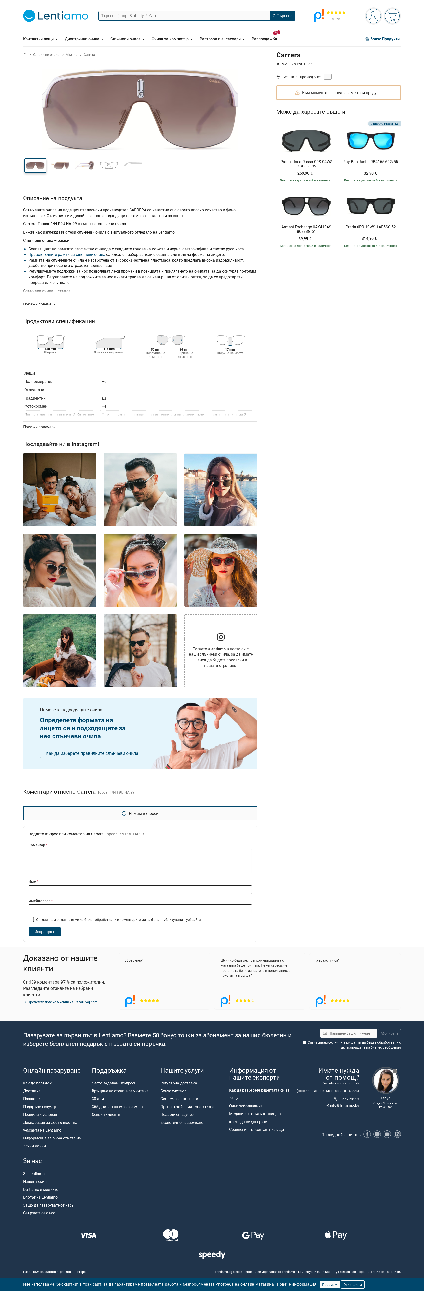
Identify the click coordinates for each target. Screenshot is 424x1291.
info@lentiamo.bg (344, 1105)
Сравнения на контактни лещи (256, 1129)
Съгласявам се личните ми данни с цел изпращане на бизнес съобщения (354, 1045)
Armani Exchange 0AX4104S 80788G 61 (306, 229)
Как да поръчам (37, 1083)
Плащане (31, 1098)
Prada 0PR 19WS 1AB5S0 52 (371, 227)
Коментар (38, 845)
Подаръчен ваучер (39, 1106)
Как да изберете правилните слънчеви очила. (93, 753)
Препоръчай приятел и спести (187, 1106)
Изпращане (44, 931)
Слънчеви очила (46, 54)
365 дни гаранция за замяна (117, 1106)
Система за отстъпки (179, 1098)
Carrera (89, 54)
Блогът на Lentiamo (40, 1197)
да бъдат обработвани (98, 919)
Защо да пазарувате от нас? (48, 1205)
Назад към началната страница (47, 1271)
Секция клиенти (106, 1114)
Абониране (389, 1033)
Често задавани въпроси (114, 1083)
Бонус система (173, 1091)
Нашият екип (34, 1181)
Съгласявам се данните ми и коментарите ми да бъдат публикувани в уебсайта (118, 919)
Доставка (31, 1091)
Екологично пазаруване (181, 1122)
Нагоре (80, 1271)
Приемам (329, 1284)
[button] (35, 165)
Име (33, 881)
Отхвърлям (353, 1284)
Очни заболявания (246, 1106)
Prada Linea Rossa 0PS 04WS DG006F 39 (306, 164)
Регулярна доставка (178, 1083)
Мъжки (72, 54)
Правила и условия (40, 1114)
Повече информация (296, 1284)
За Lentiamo (33, 1173)
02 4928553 (349, 1099)
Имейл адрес (41, 900)
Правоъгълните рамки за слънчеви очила (66, 254)
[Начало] (25, 54)
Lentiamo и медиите (40, 1189)
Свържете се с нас (39, 1213)
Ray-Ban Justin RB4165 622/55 (370, 162)
